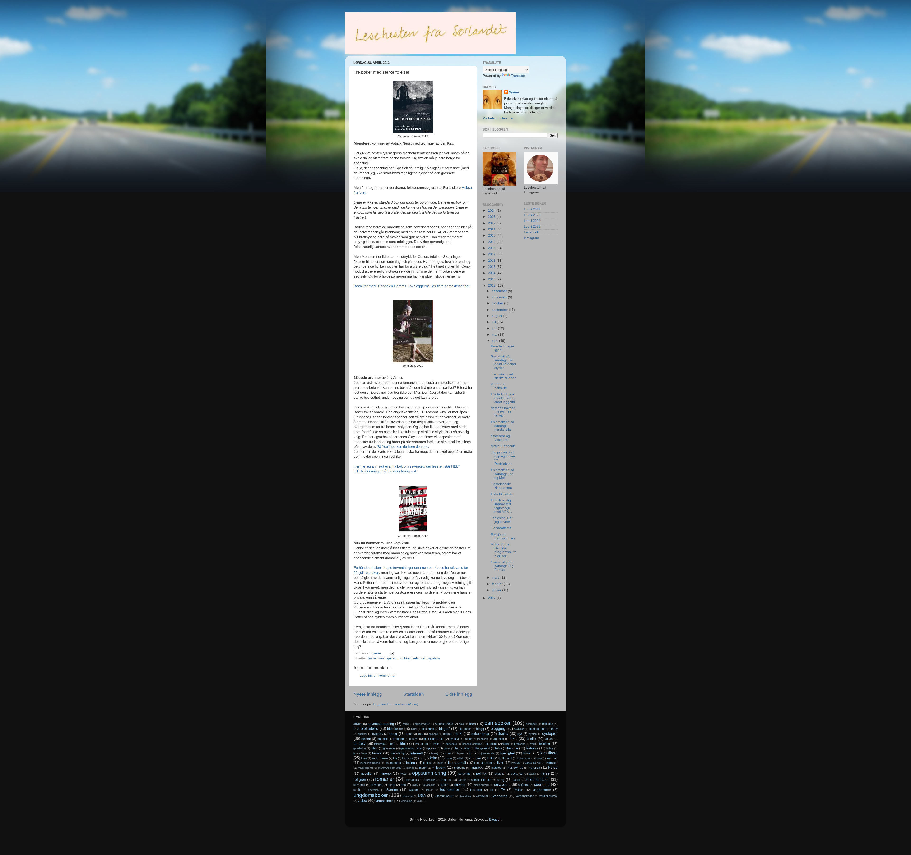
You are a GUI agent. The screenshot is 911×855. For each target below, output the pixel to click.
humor (377, 753)
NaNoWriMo (515, 767)
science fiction (537, 779)
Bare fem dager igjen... (502, 348)
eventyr (454, 739)
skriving (459, 784)
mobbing (404, 658)
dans (409, 734)
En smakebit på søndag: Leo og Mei (502, 473)
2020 (492, 235)
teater (429, 789)
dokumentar (480, 734)
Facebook (531, 232)
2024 (492, 210)
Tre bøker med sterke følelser (503, 376)
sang (500, 780)
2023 (492, 217)
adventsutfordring (381, 724)
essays (413, 739)
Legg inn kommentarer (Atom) (395, 704)
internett (416, 753)
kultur (490, 758)
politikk (481, 773)
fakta (514, 738)
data (420, 734)
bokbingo (519, 728)
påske (532, 773)
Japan (460, 753)
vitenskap (406, 801)
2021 (492, 229)
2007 (492, 598)
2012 (492, 285)
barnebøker (376, 658)
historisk (532, 748)
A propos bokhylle (499, 386)
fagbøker (498, 739)
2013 (492, 279)
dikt (459, 733)
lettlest (427, 762)
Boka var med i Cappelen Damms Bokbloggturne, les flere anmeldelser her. (412, 286)
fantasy (359, 743)
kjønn (527, 753)
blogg (480, 729)
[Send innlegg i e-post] (391, 653)
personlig (464, 773)
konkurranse (380, 758)
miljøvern (439, 767)
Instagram (531, 238)
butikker (362, 733)
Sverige (392, 789)
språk (357, 789)
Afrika (406, 723)
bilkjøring (428, 729)
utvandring (465, 796)
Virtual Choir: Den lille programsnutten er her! (503, 550)
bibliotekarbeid (365, 728)
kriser (449, 758)
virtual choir (384, 801)
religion (359, 779)
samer (462, 780)
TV (503, 789)
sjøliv (415, 784)
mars (496, 577)
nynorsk (385, 773)
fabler (468, 739)
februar (498, 584)
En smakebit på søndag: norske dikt (502, 425)
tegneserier (449, 789)
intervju (435, 753)
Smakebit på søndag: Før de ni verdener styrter (503, 362)
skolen (444, 784)
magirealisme (365, 767)
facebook (482, 738)
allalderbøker (422, 723)
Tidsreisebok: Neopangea (501, 485)
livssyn (515, 762)
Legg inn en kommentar (377, 675)
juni (495, 328)
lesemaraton (393, 762)
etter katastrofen (433, 739)
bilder (414, 728)
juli (494, 322)
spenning (542, 784)
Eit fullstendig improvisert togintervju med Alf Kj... (501, 506)
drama (503, 733)
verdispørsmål (548, 796)
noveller (367, 773)
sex (403, 784)
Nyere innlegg (367, 694)
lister (440, 762)
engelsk (382, 739)
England (398, 739)
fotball (505, 743)
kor (395, 758)
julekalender (488, 753)
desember (500, 291)
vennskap (500, 796)
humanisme (360, 753)
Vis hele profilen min (498, 118)
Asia (461, 723)
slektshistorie (481, 784)
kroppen (475, 758)
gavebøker (359, 748)
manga (410, 767)
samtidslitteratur (481, 780)
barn (472, 724)
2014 (492, 273)
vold (419, 801)
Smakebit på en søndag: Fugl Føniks (502, 566)
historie (512, 748)
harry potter (462, 748)
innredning (398, 753)
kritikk (460, 758)
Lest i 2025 (532, 215)
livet (500, 762)
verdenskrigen (525, 796)
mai (495, 334)
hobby (549, 748)
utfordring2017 (444, 796)
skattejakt (429, 784)
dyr (519, 734)
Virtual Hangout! (503, 446)
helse (498, 748)
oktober (498, 303)
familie (531, 739)
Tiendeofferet (501, 528)
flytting (437, 743)
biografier (465, 729)
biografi (444, 729)
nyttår (403, 773)
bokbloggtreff (537, 729)
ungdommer (542, 789)
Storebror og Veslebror (500, 438)
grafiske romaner (411, 748)
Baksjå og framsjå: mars (503, 536)
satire (516, 780)
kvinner (552, 758)
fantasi (549, 739)
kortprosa (407, 758)
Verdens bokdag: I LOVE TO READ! (503, 411)
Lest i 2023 (532, 226)
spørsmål (373, 789)
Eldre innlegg (458, 694)
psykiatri (500, 773)
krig (420, 758)
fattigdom (379, 743)
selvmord (419, 658)
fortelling (491, 743)
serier (391, 784)
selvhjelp (359, 784)
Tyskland (519, 789)
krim (433, 758)
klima (364, 758)
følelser (544, 743)
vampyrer (482, 796)
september (500, 309)
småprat (523, 784)
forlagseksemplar (472, 743)
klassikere (549, 753)
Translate (518, 76)
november (500, 297)
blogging (498, 728)
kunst (538, 758)
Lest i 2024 (532, 221)
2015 (492, 267)
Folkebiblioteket (502, 494)
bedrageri (531, 723)
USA (422, 795)
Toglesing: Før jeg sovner (502, 520)
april (495, 341)
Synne (514, 92)
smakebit (501, 784)
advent (357, 724)
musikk (477, 767)
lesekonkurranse (370, 762)
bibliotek (547, 724)
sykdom (434, 658)
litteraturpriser (483, 762)
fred (532, 743)
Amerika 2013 (444, 724)
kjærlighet (507, 753)
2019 (492, 242)
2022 (492, 223)
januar (497, 590)
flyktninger (421, 743)
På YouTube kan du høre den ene (402, 446)
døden (366, 739)
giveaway (389, 748)
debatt (447, 734)
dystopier (550, 733)
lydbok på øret (533, 762)
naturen (534, 767)
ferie (392, 743)
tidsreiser (476, 789)
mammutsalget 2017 (390, 767)
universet (408, 796)
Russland (429, 779)
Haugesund (482, 748)
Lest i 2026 (532, 209)
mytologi (496, 767)
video (362, 800)
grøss (391, 658)
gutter (447, 748)
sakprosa (446, 780)
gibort (374, 748)
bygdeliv (377, 734)
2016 (492, 260)
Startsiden (413, 694)
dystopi (533, 733)
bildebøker (395, 729)
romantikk (412, 780)
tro (491, 789)
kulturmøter (524, 758)
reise (545, 773)
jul (470, 753)
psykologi (517, 773)
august (497, 316)
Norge (553, 767)
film (403, 743)
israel (448, 753)
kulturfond (505, 758)
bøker (393, 734)
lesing (410, 762)
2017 (492, 254)
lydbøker (552, 762)
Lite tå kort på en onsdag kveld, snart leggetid (503, 398)
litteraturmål (457, 762)
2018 (492, 248)
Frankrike (519, 743)
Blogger (495, 819)
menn (423, 767)
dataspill (433, 733)
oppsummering (429, 773)
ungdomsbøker (370, 795)
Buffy (554, 729)
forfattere (451, 743)
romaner (384, 779)
